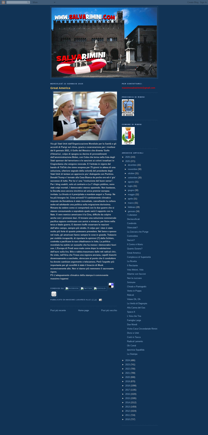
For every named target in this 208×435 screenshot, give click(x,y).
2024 (127, 360)
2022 (127, 369)
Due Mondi (132, 324)
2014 (127, 402)
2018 (127, 385)
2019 (127, 381)
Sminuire (131, 282)
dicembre (132, 165)
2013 (127, 406)
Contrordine (132, 236)
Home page (83, 310)
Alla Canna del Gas (136, 307)
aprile (131, 198)
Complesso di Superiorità (139, 257)
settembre (133, 177)
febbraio (132, 207)
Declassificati (133, 219)
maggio (131, 194)
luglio (130, 186)
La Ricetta (132, 261)
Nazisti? (131, 240)
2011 (127, 415)
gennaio (132, 211)
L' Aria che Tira (134, 316)
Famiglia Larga (134, 320)
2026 (127, 157)
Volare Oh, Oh (133, 299)
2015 (127, 398)
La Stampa (132, 354)
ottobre (131, 173)
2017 (127, 390)
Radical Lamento (135, 341)
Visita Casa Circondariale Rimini (142, 329)
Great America (60, 88)
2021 (127, 373)
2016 (127, 394)
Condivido (131, 223)
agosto (131, 182)
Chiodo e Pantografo (136, 286)
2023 (127, 364)
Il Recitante (132, 265)
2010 (127, 419)
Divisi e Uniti (133, 333)
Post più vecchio (109, 310)
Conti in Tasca (134, 337)
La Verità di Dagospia (137, 303)
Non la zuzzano (134, 278)
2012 (127, 411)
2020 (127, 377)
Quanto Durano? (134, 248)
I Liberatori (132, 215)
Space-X (131, 312)
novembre (133, 169)
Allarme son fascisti (136, 274)
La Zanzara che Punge (137, 232)
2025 (127, 161)
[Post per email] (100, 300)
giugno (131, 190)
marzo (131, 203)
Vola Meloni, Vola (135, 269)
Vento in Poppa (134, 291)
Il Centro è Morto (135, 244)
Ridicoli (130, 295)
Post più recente (58, 310)
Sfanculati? (132, 227)
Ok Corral (131, 345)
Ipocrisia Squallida (135, 350)
